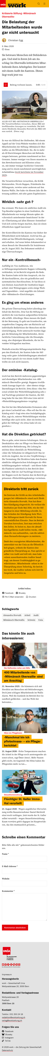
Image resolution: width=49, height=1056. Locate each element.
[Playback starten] (6, 85)
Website (5, 879)
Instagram (9, 1037)
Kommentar (8, 891)
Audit (36, 615)
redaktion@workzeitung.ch (13, 1017)
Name (5, 854)
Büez (7, 49)
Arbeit (27, 615)
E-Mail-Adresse (10, 866)
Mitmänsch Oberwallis (13, 619)
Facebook (9, 1031)
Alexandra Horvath (12, 615)
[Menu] (44, 3)
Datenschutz (7, 1050)
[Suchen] (38, 3)
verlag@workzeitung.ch (12, 1020)
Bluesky (8, 1034)
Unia (40, 619)
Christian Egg (15, 40)
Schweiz (31, 619)
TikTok (8, 1040)
